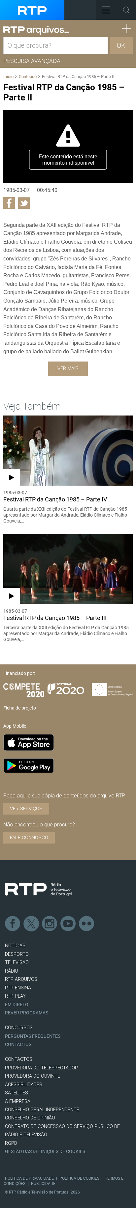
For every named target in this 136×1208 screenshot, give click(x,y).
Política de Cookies (79, 1178)
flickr (87, 924)
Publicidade (43, 1183)
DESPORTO (17, 954)
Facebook (13, 924)
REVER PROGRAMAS (26, 1013)
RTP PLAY (15, 996)
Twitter (31, 924)
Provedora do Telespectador (41, 1068)
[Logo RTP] (38, 889)
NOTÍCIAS (15, 946)
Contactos (18, 1044)
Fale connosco (29, 838)
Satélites (16, 1093)
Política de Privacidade (29, 1178)
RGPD (11, 1143)
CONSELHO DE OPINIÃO (30, 1118)
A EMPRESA (17, 1101)
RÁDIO (11, 971)
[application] (68, 146)
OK (121, 45)
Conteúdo (28, 76)
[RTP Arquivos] (36, 31)
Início (8, 76)
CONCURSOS (19, 1028)
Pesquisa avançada (31, 61)
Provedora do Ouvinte (32, 1076)
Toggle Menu (106, 10)
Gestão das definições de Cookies (45, 1151)
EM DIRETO (16, 1004)
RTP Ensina (18, 988)
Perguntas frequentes (32, 1036)
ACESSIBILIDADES (23, 1084)
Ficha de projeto (19, 708)
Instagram (50, 924)
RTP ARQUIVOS (21, 979)
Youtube (68, 924)
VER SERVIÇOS (26, 809)
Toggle (126, 10)
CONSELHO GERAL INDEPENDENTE (42, 1110)
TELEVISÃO (17, 962)
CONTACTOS (18, 1059)
